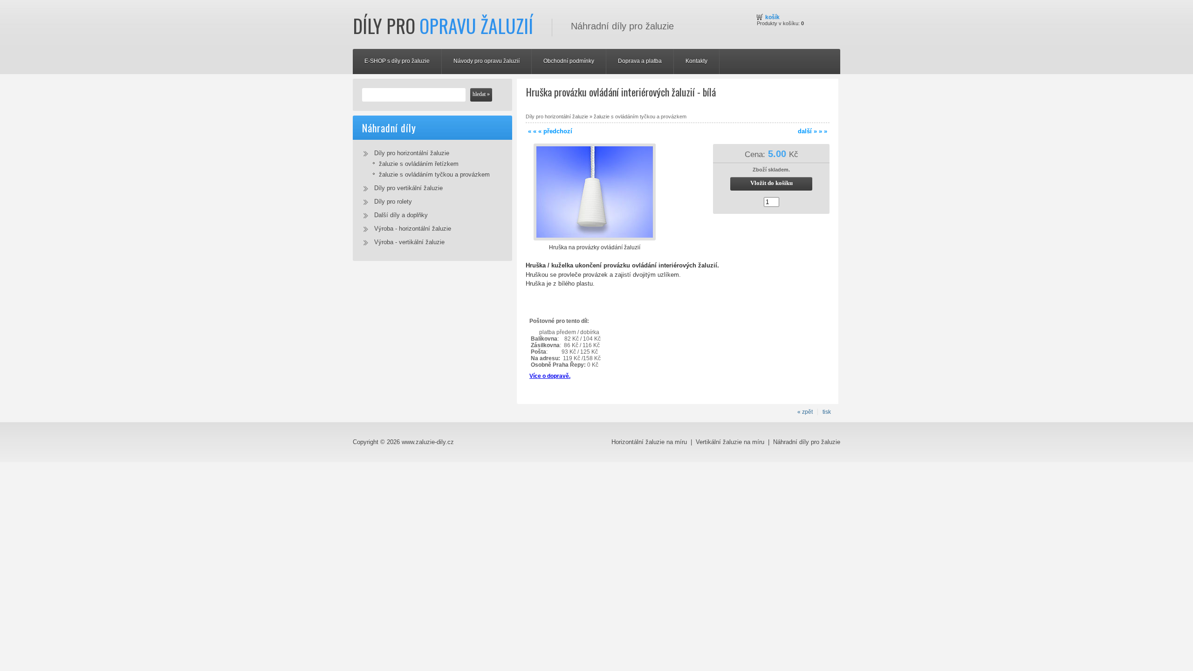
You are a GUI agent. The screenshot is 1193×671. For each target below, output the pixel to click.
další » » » (812, 131)
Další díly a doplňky (401, 215)
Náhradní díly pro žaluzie (806, 441)
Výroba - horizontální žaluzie (412, 228)
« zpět (805, 412)
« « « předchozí (550, 131)
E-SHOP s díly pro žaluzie (397, 61)
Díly (443, 26)
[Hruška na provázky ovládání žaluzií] (595, 238)
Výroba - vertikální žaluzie (409, 242)
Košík (772, 17)
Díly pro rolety (393, 201)
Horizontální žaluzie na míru (650, 441)
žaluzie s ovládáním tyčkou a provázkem (434, 174)
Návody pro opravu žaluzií (486, 61)
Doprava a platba (640, 61)
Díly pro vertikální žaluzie (408, 188)
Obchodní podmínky (568, 61)
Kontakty (696, 61)
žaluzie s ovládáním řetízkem (419, 163)
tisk (827, 412)
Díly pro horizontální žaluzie (411, 153)
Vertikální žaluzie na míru (731, 441)
